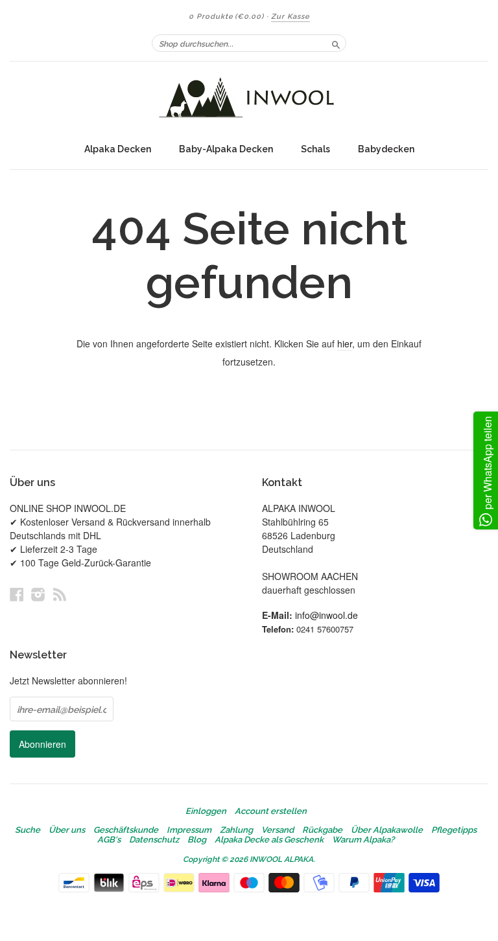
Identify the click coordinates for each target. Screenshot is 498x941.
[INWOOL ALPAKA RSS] (60, 594)
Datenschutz (154, 839)
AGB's (109, 839)
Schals (315, 149)
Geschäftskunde (125, 830)
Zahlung (236, 830)
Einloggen (205, 811)
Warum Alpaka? (363, 839)
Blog (196, 839)
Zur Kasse (290, 16)
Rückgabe (322, 830)
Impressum (189, 830)
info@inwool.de (326, 615)
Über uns (67, 830)
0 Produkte (226, 16)
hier (344, 343)
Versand (277, 830)
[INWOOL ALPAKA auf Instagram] (38, 594)
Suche (27, 830)
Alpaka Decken (117, 149)
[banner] (249, 99)
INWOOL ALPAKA (281, 859)
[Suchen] (336, 43)
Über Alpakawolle (387, 830)
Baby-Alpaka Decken (226, 149)
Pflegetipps (454, 830)
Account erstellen (271, 811)
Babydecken (386, 149)
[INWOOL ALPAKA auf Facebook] (17, 594)
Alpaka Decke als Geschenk (269, 839)
